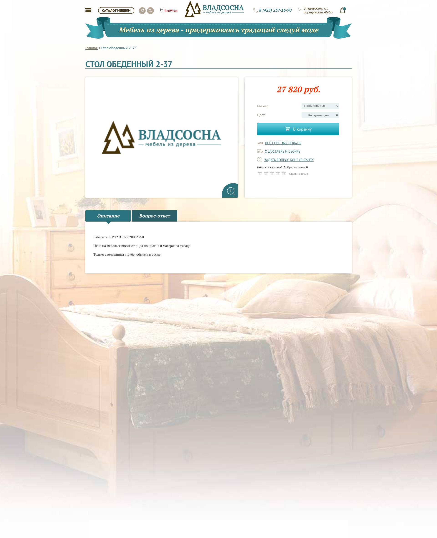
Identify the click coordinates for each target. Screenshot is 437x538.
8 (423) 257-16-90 (275, 10)
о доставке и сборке (282, 151)
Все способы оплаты (283, 143)
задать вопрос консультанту (289, 160)
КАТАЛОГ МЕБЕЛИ (116, 10)
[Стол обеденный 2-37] (161, 137)
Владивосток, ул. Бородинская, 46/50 (318, 10)
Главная (91, 47)
